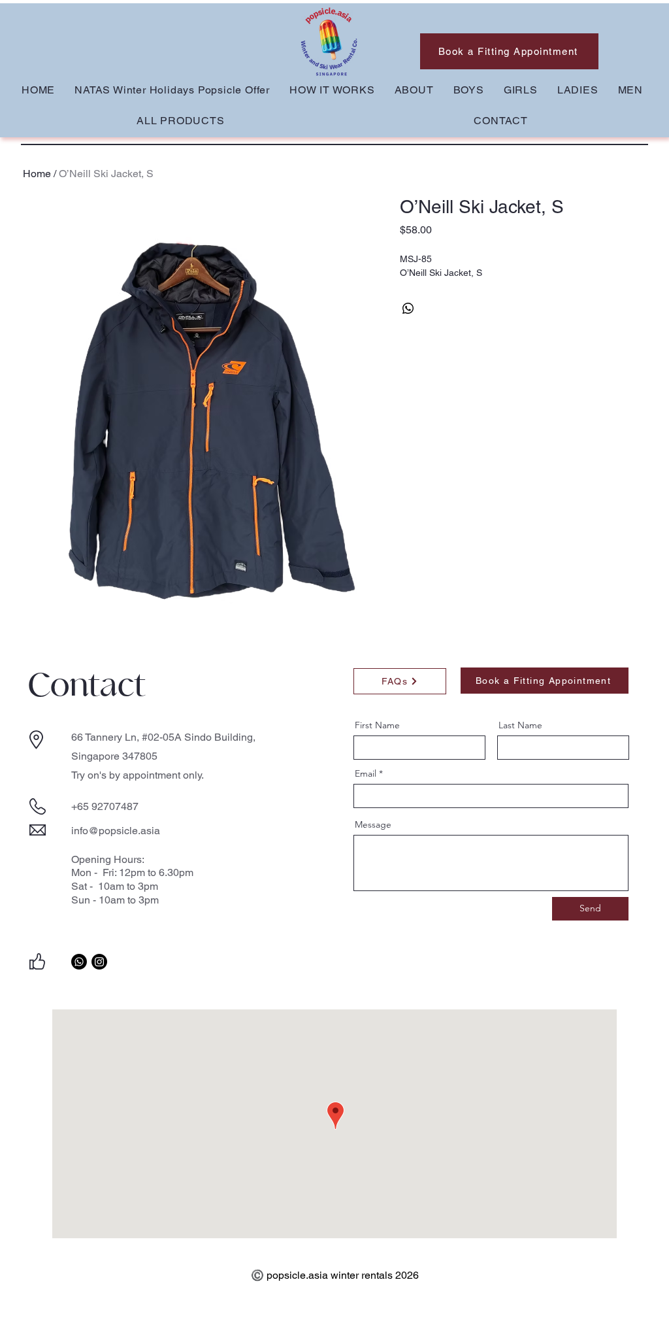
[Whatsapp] (79, 962)
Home (37, 173)
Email (365, 773)
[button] (468, 90)
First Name (377, 725)
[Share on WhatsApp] (408, 308)
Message (373, 824)
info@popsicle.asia (115, 830)
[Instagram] (99, 962)
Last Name (520, 725)
